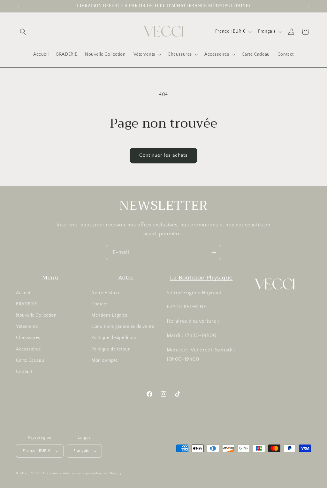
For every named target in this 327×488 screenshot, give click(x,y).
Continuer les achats (163, 155)
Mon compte (104, 360)
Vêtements (27, 326)
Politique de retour (110, 349)
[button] (23, 32)
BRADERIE (26, 304)
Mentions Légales (109, 315)
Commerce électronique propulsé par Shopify (82, 473)
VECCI (36, 473)
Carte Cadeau (30, 360)
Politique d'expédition (113, 337)
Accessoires (28, 349)
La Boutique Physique (201, 277)
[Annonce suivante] (309, 6)
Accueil (23, 292)
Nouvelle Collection (36, 315)
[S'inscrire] (214, 252)
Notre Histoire (105, 292)
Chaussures (28, 337)
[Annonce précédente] (18, 6)
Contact (24, 371)
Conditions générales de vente (122, 326)
